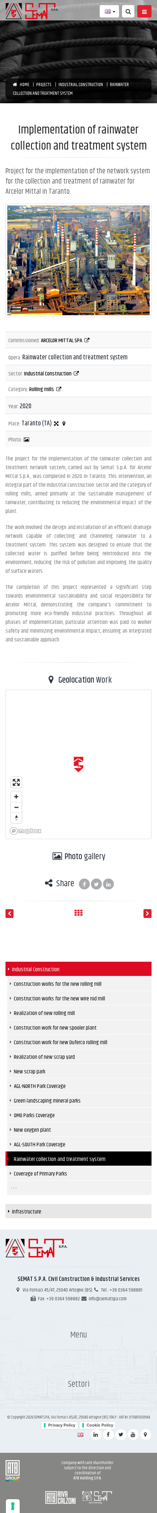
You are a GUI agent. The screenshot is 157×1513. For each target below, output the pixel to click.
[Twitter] (120, 1434)
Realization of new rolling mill (44, 1013)
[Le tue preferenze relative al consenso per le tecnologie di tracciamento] (13, 1506)
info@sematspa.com (108, 1298)
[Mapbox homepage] (25, 831)
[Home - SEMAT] (34, 11)
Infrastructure (26, 1211)
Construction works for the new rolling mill (58, 984)
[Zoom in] (16, 796)
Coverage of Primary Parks (40, 1173)
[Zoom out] (16, 807)
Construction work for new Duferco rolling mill (60, 1042)
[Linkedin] (96, 1434)
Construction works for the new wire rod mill (59, 998)
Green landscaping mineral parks (47, 1100)
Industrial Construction (48, 373)
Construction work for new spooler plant (55, 1027)
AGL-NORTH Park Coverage (40, 1086)
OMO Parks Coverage (34, 1115)
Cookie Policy (100, 1425)
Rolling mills (42, 389)
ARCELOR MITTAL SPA (62, 340)
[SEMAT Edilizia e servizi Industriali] (97, 1497)
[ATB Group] (12, 1470)
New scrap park (29, 1071)
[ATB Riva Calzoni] (61, 1497)
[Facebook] (108, 1434)
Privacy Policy (61, 1425)
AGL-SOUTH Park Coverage (39, 1144)
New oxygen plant (32, 1130)
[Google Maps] (145, 1434)
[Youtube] (133, 1434)
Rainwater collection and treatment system (60, 1159)
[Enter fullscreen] (16, 782)
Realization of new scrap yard (44, 1057)
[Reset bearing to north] (16, 818)
